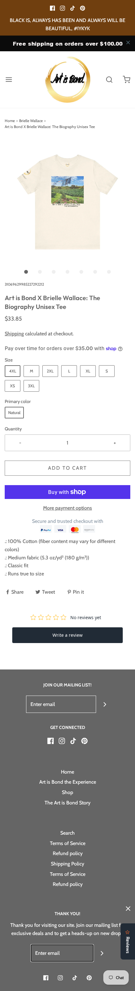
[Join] (104, 704)
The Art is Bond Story (67, 803)
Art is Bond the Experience (67, 782)
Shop (67, 792)
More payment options (67, 508)
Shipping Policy (67, 864)
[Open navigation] (8, 79)
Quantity (13, 429)
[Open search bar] (109, 79)
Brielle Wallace (31, 120)
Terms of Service (67, 843)
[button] (67, 202)
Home (10, 120)
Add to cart (67, 468)
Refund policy (68, 853)
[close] (128, 42)
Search (67, 833)
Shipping (14, 334)
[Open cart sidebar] (126, 79)
